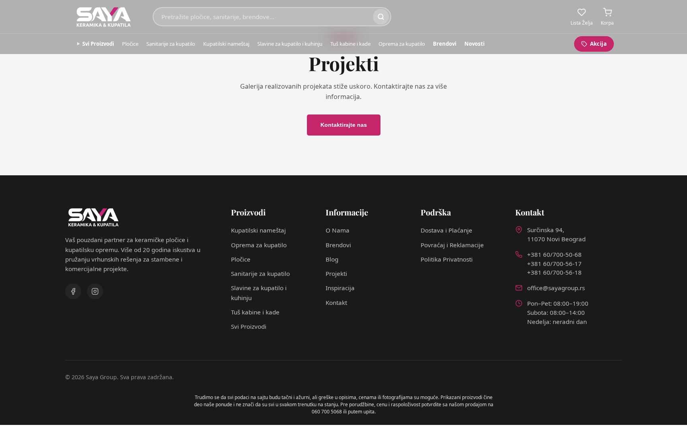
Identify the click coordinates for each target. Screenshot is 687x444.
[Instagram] (95, 291)
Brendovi (444, 43)
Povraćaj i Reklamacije (452, 245)
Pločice (130, 43)
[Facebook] (73, 291)
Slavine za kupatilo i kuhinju (289, 43)
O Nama (337, 230)
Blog (332, 259)
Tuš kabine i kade (350, 43)
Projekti (336, 273)
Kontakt (336, 302)
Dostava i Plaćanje (446, 230)
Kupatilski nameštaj (226, 43)
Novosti (474, 43)
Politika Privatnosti (447, 259)
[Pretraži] (381, 17)
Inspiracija (340, 288)
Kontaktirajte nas (343, 125)
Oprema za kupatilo (401, 43)
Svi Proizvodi (98, 43)
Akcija (598, 43)
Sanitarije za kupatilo (170, 43)
